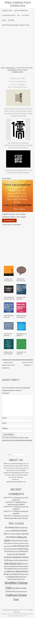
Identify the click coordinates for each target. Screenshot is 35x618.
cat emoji (25, 534)
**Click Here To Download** (11, 225)
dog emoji (6, 549)
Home (2, 67)
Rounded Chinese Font (15, 576)
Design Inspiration (21, 10)
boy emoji (10, 533)
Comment (6, 393)
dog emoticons (14, 549)
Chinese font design (16, 540)
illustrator (10, 560)
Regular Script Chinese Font (12, 574)
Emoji (4, 20)
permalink (22, 84)
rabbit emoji (11, 571)
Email (4, 423)
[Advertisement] (17, 47)
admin (23, 78)
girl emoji (19, 554)
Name (4, 418)
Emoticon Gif (23, 551)
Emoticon (16, 551)
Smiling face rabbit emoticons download (8, 365)
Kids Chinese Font (12, 563)
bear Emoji (21, 527)
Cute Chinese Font (21, 546)
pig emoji (18, 568)
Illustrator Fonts (8, 15)
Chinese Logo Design (19, 543)
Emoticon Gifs (11, 554)
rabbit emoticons (21, 571)
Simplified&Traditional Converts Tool (16, 25)
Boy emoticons (16, 533)
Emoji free (11, 551)
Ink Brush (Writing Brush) (21, 560)
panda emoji (14, 566)
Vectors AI (25, 15)
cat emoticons (11, 537)
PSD (18, 15)
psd (5, 571)
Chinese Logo (10, 543)
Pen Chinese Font (10, 568)
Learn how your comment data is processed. (17, 440)
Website (5, 428)
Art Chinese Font (11, 527)
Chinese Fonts (7, 10)
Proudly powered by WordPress (10, 609)
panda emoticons (23, 566)
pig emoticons (24, 568)
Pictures (11, 20)
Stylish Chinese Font (21, 591)
